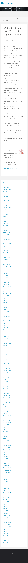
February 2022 (6, 200)
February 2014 (6, 336)
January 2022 (6, 203)
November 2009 (7, 445)
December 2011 (7, 395)
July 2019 (5, 210)
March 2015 (5, 307)
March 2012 (5, 388)
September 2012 (7, 375)
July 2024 (5, 194)
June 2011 (5, 409)
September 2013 (7, 348)
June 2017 (5, 250)
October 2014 (6, 318)
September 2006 (7, 526)
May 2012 (5, 384)
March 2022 (5, 198)
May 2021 (5, 205)
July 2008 (5, 477)
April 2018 (5, 228)
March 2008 (5, 486)
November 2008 (7, 470)
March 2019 (5, 216)
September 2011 (7, 402)
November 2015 (7, 289)
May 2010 (5, 431)
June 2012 (5, 382)
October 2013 (6, 345)
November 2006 (7, 522)
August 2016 (6, 268)
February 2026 (6, 185)
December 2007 (7, 492)
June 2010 (5, 429)
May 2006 (5, 535)
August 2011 (6, 404)
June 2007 (5, 506)
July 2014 (5, 325)
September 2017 (7, 243)
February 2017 (6, 257)
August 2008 (6, 474)
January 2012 (6, 393)
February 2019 (6, 219)
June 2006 (5, 533)
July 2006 (5, 531)
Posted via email (6, 141)
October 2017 (6, 241)
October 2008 (6, 472)
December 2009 (7, 443)
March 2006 (5, 538)
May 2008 (5, 481)
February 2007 (6, 515)
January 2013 (6, 366)
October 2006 (6, 524)
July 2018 (5, 221)
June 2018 (5, 223)
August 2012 (6, 377)
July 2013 (5, 352)
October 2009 (6, 447)
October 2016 (6, 264)
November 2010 (7, 418)
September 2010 (7, 422)
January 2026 (6, 187)
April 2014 (5, 332)
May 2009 (5, 456)
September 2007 (7, 499)
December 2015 (7, 286)
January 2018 (6, 234)
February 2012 (6, 391)
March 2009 (5, 461)
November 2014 (7, 316)
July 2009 (5, 452)
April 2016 (5, 277)
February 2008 (6, 488)
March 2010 (5, 436)
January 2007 (6, 517)
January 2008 (6, 490)
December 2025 (7, 189)
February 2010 (6, 438)
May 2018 (5, 225)
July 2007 (5, 504)
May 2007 (5, 508)
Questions (7, 18)
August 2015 (6, 296)
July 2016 (5, 271)
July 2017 (5, 248)
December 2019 (7, 207)
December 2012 (7, 368)
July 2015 (5, 298)
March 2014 (5, 334)
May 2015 (5, 302)
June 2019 (5, 212)
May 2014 (5, 329)
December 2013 (7, 341)
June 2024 (5, 196)
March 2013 (5, 361)
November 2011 (7, 397)
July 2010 (5, 427)
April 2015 (5, 305)
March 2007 (5, 513)
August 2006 (6, 529)
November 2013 (7, 343)
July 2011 (5, 406)
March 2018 (5, 230)
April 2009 (5, 458)
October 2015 (6, 291)
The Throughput (13, 141)
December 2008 (7, 468)
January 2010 (6, 440)
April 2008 (5, 483)
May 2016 (5, 275)
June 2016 (5, 273)
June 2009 (5, 454)
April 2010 (5, 434)
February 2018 (6, 232)
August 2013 (6, 350)
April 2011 (5, 411)
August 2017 (6, 246)
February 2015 (6, 309)
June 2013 (5, 354)
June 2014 (5, 327)
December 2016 (7, 262)
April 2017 (5, 255)
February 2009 (6, 463)
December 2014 (7, 314)
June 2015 (5, 300)
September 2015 (7, 293)
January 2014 (6, 339)
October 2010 (6, 420)
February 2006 (6, 540)
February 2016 (6, 282)
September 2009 (7, 449)
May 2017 (5, 253)
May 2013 (5, 357)
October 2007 (6, 497)
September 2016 (7, 266)
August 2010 (6, 425)
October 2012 (6, 372)
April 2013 (5, 359)
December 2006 (7, 520)
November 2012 (7, 370)
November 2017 (7, 239)
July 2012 (5, 379)
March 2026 (5, 182)
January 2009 (6, 465)
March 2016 (5, 280)
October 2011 (6, 400)
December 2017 (7, 237)
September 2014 (7, 320)
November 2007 (7, 495)
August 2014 (6, 323)
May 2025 (5, 191)
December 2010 (7, 415)
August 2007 (6, 501)
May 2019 (5, 214)
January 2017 (6, 259)
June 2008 (5, 479)
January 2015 (6, 311)
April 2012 (5, 386)
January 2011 (6, 413)
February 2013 (6, 363)
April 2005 (5, 542)
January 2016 (6, 284)
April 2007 (5, 511)
